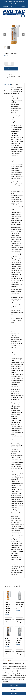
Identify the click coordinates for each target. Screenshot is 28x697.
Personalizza (14, 689)
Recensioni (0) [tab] (6, 94)
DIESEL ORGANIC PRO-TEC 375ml (8, 641)
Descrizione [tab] (6, 84)
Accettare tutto (14, 685)
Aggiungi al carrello (11, 68)
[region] (14, 679)
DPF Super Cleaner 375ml (19, 640)
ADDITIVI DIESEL (16, 77)
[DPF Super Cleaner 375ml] (19, 631)
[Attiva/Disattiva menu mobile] (25, 16)
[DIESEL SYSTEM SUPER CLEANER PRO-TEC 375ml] (8, 595)
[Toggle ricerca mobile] (21, 16)
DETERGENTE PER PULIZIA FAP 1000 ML (20, 605)
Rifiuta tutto (14, 693)
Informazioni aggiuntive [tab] (6, 89)
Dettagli (11, 619)
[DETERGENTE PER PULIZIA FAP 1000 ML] (19, 595)
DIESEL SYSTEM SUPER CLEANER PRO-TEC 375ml (7, 607)
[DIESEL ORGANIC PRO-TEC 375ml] (8, 631)
